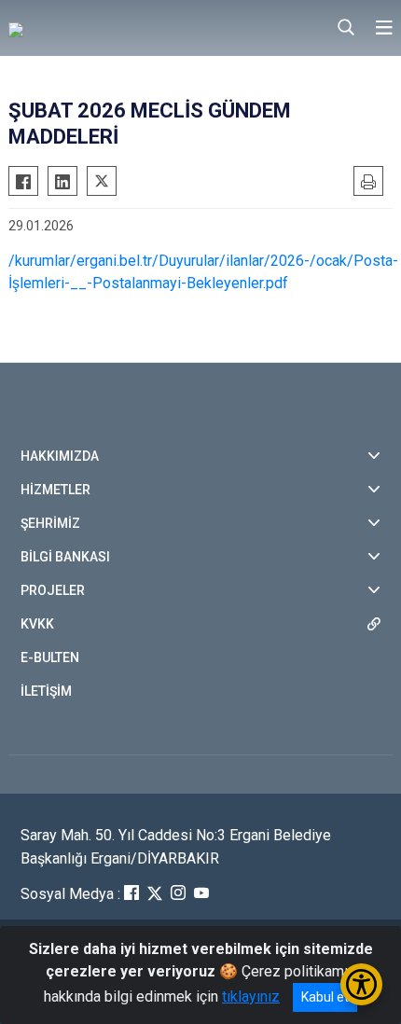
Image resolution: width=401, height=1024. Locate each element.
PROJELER (53, 590)
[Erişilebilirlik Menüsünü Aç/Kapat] (361, 984)
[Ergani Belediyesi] (101, 28)
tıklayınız (251, 996)
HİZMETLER (55, 489)
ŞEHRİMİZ (50, 523)
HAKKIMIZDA (60, 456)
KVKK (37, 623)
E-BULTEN (50, 657)
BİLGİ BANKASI (65, 556)
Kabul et (325, 996)
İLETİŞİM (46, 691)
